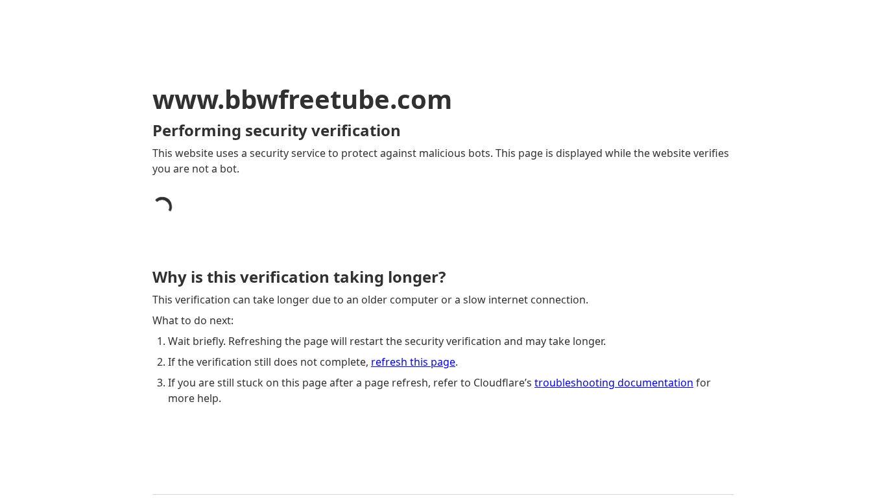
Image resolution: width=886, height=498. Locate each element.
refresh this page (413, 362)
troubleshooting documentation (613, 382)
